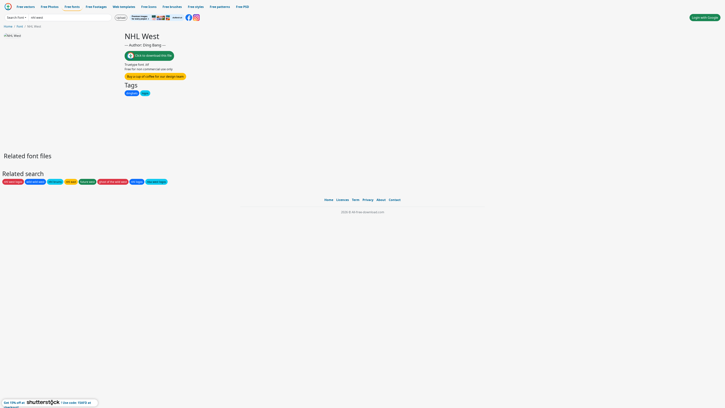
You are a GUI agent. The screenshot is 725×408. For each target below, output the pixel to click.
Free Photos (50, 7)
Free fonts (72, 7)
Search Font (15, 17)
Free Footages (96, 7)
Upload (121, 17)
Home (8, 26)
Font (20, 26)
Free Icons (149, 7)
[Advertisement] (116, 123)
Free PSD (242, 7)
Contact (395, 200)
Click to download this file (153, 55)
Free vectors (26, 7)
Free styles (196, 7)
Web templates (124, 7)
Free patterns (220, 7)
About (381, 200)
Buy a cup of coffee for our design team (155, 76)
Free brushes (172, 7)
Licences (342, 200)
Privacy (367, 200)
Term (355, 200)
